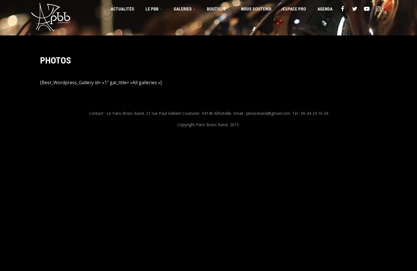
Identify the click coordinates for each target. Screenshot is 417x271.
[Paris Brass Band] (50, 32)
